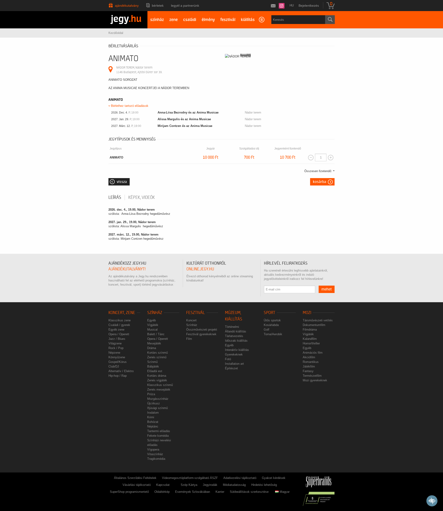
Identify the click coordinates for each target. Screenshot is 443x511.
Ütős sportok (272, 320)
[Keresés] (330, 19)
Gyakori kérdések (273, 478)
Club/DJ (113, 366)
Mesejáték (154, 343)
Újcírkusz (153, 403)
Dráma (151, 348)
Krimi (150, 417)
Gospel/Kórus (117, 362)
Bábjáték (153, 366)
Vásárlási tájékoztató (137, 485)
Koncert (191, 320)
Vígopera (153, 449)
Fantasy (308, 371)
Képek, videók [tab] (141, 197)
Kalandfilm (310, 339)
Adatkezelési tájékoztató (239, 478)
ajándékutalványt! (127, 269)
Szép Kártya (189, 485)
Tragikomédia (156, 458)
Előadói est (154, 371)
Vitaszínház (155, 454)
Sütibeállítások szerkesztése (249, 491)
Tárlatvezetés (234, 336)
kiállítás (248, 19)
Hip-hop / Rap (117, 375)
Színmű (152, 362)
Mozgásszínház (157, 398)
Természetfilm (312, 375)
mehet (326, 289)
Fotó (228, 359)
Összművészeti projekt (201, 329)
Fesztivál (195, 312)
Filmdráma (310, 329)
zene (173, 19)
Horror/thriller (311, 343)
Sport (269, 312)
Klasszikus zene (119, 320)
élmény (208, 19)
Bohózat (152, 422)
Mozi (307, 312)
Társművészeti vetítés (318, 320)
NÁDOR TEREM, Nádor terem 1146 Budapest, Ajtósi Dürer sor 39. (139, 70)
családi (189, 19)
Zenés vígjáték (157, 380)
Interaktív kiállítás (237, 350)
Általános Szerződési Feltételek (135, 478)
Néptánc (152, 426)
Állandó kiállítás (235, 331)
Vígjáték (152, 325)
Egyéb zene (116, 329)
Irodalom (153, 412)
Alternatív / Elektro (121, 371)
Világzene (115, 343)
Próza (151, 394)
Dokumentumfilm (314, 325)
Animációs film (313, 352)
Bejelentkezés (309, 5)
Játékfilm (309, 366)
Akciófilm (309, 357)
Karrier (220, 491)
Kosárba (319, 182)
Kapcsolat (163, 485)
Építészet (231, 368)
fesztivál (227, 19)
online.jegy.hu (200, 269)
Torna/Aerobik (273, 334)
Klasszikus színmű (160, 385)
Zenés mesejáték (158, 389)
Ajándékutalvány (127, 5)
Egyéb (151, 320)
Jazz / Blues (116, 339)
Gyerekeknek (234, 354)
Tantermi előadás (158, 431)
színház (157, 19)
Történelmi (232, 327)
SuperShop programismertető (129, 491)
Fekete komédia (158, 435)
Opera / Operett (118, 334)
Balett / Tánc (156, 334)
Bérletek (158, 5)
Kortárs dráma (156, 375)
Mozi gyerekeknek (315, 380)
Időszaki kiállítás (236, 340)
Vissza (122, 182)
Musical (152, 329)
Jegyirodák (210, 485)
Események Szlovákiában (192, 491)
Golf (266, 329)
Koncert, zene (121, 312)
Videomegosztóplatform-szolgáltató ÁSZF (190, 478)
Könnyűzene (116, 357)
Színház (154, 312)
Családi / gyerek (119, 325)
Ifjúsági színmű (157, 408)
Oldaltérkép (162, 491)
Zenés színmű (156, 357)
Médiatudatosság (234, 485)
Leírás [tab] (114, 197)
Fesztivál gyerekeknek (201, 334)
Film (189, 339)
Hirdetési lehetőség (264, 485)
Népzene (114, 352)
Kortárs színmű (157, 352)
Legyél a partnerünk (185, 5)
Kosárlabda (271, 325)
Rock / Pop (115, 348)
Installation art (234, 363)
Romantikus (311, 362)
